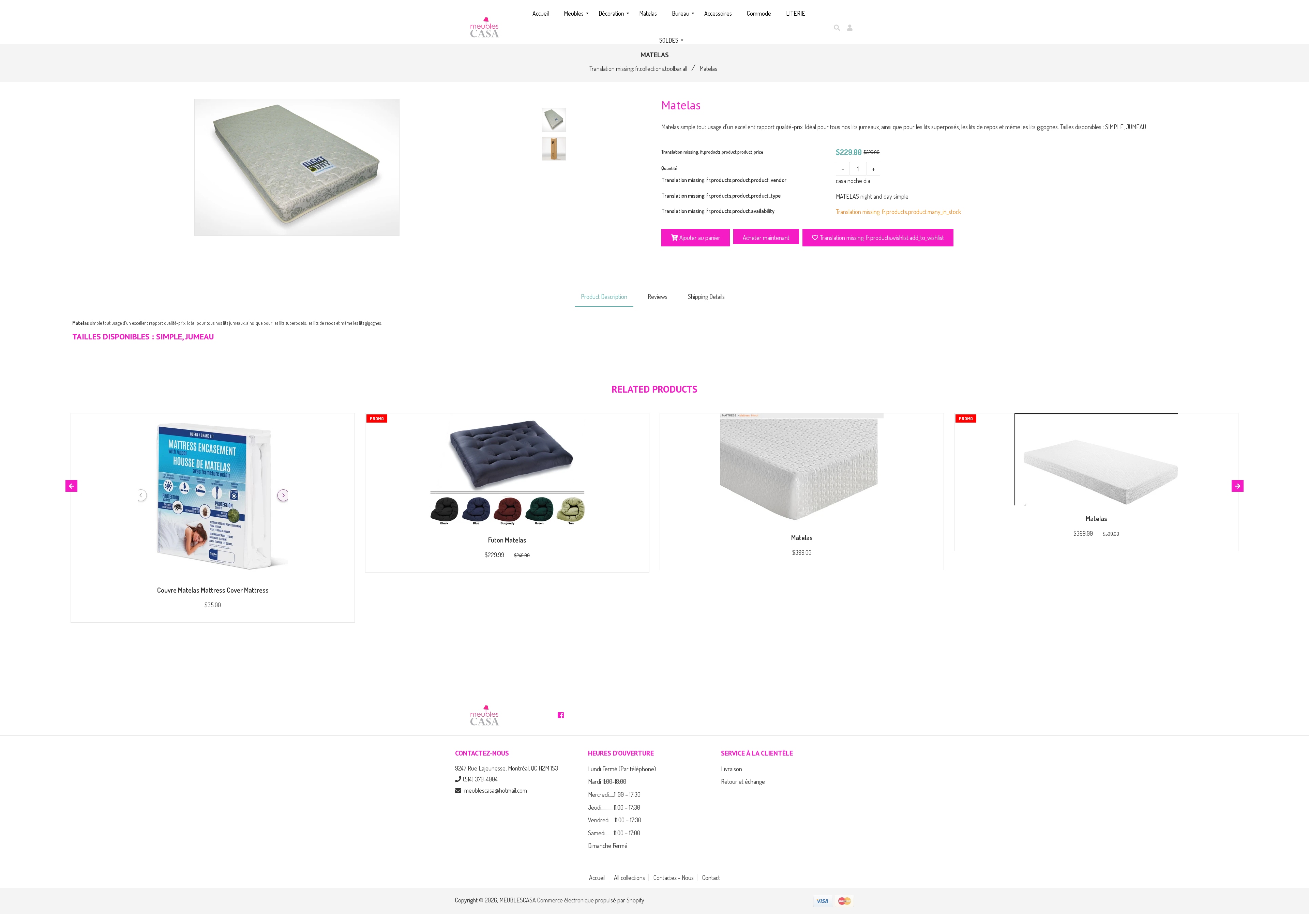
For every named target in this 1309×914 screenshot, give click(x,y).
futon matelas (507, 539)
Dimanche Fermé (608, 845)
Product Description (604, 296)
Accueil (597, 877)
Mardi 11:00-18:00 (607, 781)
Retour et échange (743, 781)
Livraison (731, 769)
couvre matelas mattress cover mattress (213, 589)
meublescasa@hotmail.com (495, 790)
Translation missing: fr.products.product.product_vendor (723, 180)
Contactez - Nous (673, 877)
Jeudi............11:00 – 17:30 (614, 807)
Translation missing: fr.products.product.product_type (721, 195)
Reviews (657, 296)
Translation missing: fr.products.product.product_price (712, 152)
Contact (711, 877)
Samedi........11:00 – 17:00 (614, 833)
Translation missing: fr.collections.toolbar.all (638, 68)
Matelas (802, 537)
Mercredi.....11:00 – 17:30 (614, 794)
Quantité (669, 168)
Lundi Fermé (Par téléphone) (622, 769)
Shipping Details (706, 296)
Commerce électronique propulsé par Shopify (590, 900)
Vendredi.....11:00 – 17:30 (614, 820)
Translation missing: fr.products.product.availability (717, 211)
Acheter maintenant (766, 237)
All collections (629, 877)
